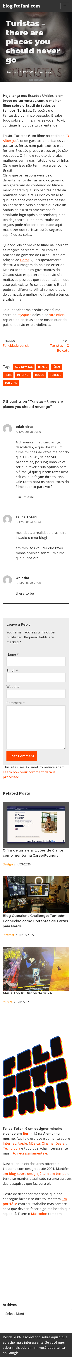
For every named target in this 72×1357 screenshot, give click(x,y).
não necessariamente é (28, 1153)
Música (34, 1143)
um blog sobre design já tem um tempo (34, 1173)
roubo (39, 375)
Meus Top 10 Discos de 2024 (27, 993)
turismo (55, 375)
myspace (24, 315)
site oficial (57, 315)
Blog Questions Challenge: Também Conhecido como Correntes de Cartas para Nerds (35, 921)
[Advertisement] (36, 1259)
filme (8, 375)
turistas (11, 382)
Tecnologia (11, 1148)
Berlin (27, 1133)
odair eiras (24, 426)
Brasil (42, 367)
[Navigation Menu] (65, 6)
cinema (11, 72)
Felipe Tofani (26, 517)
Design (8, 864)
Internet (23, 375)
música (8, 1002)
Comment (15, 702)
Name (12, 654)
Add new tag (24, 367)
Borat (24, 260)
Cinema (48, 1143)
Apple (22, 1143)
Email (12, 670)
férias (56, 367)
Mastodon (39, 1213)
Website (13, 686)
